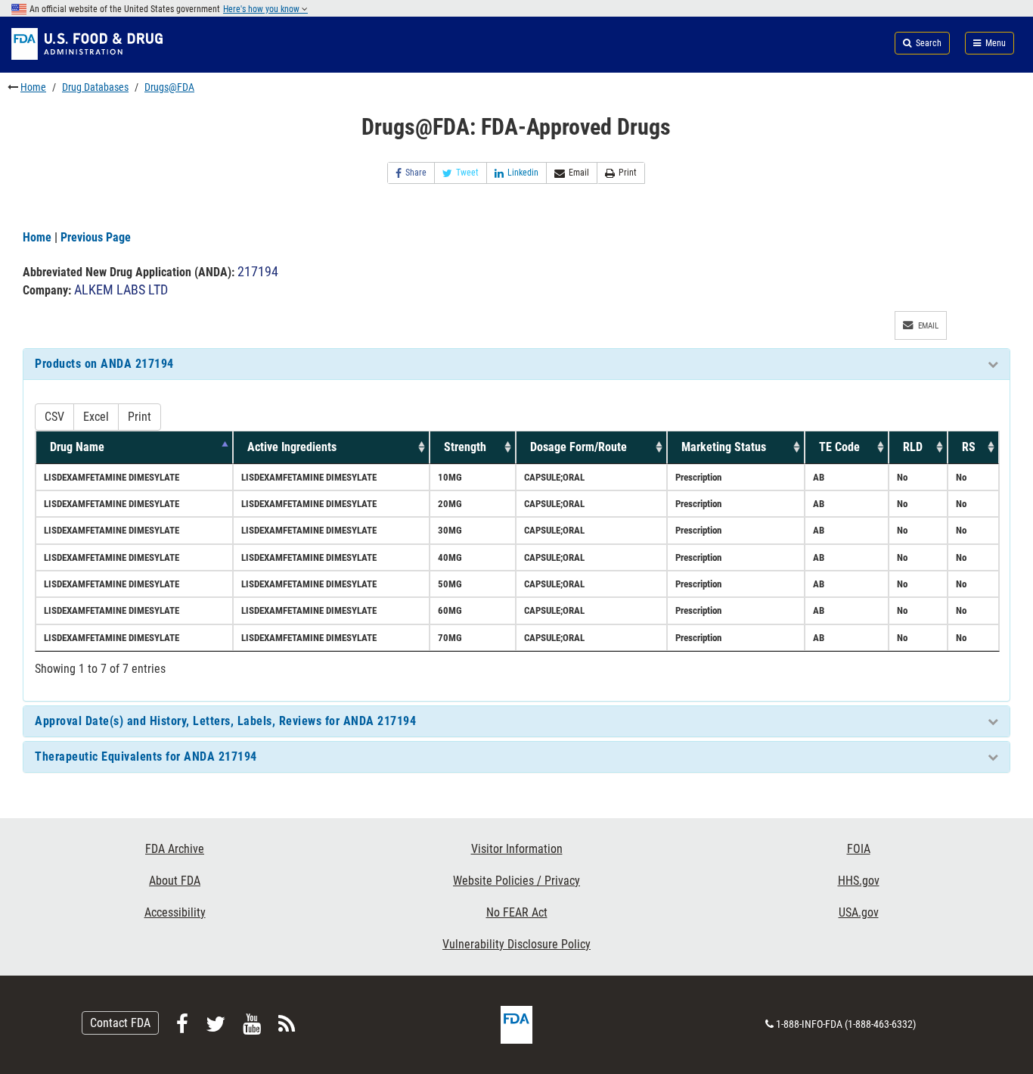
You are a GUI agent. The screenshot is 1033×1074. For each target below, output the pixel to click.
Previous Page (95, 237)
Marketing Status (723, 447)
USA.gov (859, 912)
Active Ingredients (292, 447)
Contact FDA (120, 1023)
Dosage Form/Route (578, 447)
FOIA (858, 849)
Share (416, 172)
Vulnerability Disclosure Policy (516, 944)
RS (969, 447)
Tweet (467, 172)
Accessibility (175, 912)
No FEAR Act (517, 912)
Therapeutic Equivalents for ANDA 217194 (146, 756)
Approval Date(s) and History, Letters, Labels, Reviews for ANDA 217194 (225, 721)
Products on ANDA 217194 (104, 363)
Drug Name (77, 447)
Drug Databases (95, 87)
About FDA (174, 880)
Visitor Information (517, 849)
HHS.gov (858, 880)
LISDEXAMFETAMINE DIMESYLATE (111, 477)
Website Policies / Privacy (516, 880)
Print (628, 172)
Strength (465, 447)
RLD (913, 447)
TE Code (839, 447)
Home (33, 87)
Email (579, 172)
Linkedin (522, 172)
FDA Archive (174, 849)
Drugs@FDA (169, 87)
